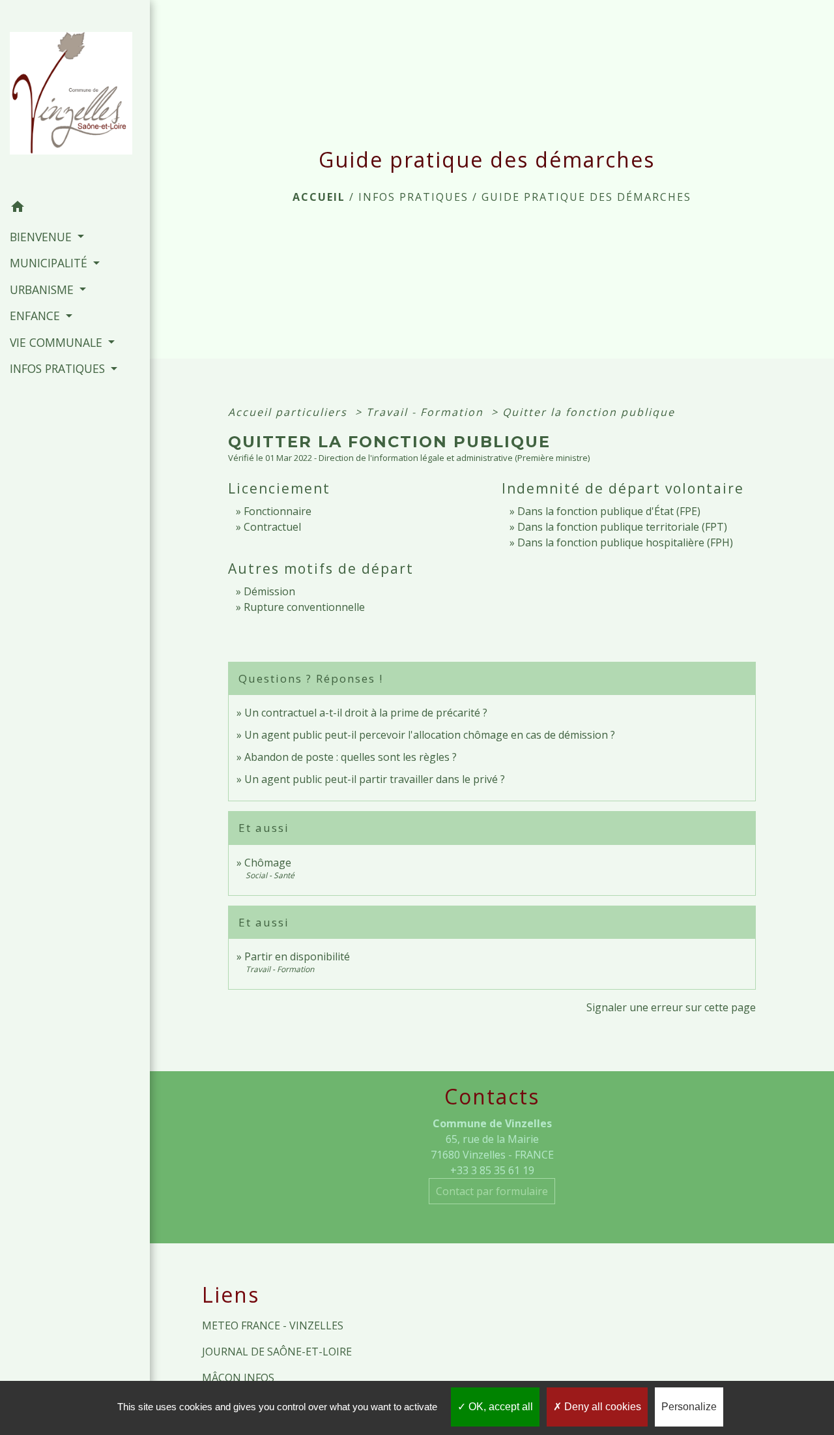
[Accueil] (75, 97)
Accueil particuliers (289, 412)
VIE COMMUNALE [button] (58, 342)
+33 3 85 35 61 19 (492, 1170)
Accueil (319, 197)
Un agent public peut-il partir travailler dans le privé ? (374, 779)
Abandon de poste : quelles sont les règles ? (350, 757)
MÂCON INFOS (238, 1377)
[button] (75, 208)
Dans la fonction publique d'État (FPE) (608, 511)
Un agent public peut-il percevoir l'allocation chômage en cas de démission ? (429, 735)
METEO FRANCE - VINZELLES (272, 1325)
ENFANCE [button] (36, 315)
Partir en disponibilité (297, 956)
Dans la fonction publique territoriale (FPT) (622, 527)
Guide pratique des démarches (586, 197)
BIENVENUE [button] (42, 236)
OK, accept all (499, 1406)
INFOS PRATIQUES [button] (59, 368)
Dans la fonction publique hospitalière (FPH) (625, 542)
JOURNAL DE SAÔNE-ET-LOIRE (277, 1351)
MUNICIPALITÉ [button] (50, 263)
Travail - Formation (426, 412)
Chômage (267, 862)
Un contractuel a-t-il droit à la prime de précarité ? (365, 712)
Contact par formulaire (492, 1191)
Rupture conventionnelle (304, 607)
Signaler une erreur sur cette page (671, 1007)
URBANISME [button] (43, 289)
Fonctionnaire (277, 511)
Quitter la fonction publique (588, 412)
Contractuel (272, 527)
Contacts (491, 1096)
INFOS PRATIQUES (413, 197)
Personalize (689, 1406)
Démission (269, 591)
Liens (230, 1294)
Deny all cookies (601, 1406)
